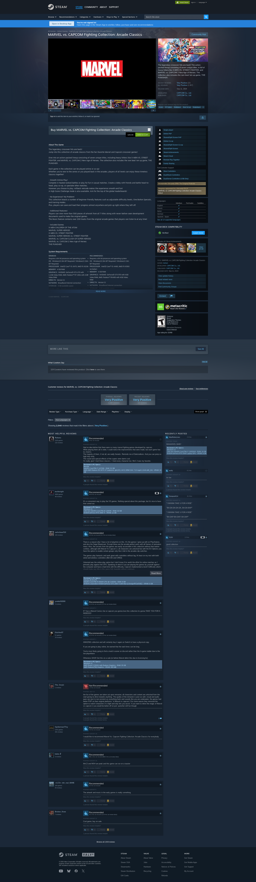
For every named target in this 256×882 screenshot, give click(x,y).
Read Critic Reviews (177, 309)
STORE (79, 7)
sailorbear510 (60, 532)
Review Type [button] (54, 412)
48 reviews (58, 496)
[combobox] (174, 17)
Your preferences (202, 389)
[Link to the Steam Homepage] (57, 9)
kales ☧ (58, 754)
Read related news (165, 279)
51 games (58, 635)
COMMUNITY (91, 7)
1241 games (59, 729)
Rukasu (58, 438)
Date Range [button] (101, 412)
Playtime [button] (115, 412)
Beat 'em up (187, 107)
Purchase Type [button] (71, 412)
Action (161, 107)
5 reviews (58, 604)
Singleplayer (197, 107)
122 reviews (59, 442)
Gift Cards (125, 876)
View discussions (164, 283)
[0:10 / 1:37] (102, 68)
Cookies (164, 871)
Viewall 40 (201, 248)
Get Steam (188, 858)
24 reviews (58, 637)
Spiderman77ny (61, 727)
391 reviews (59, 732)
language (202, 2)
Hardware (147, 867)
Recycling (147, 871)
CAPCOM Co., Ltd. (184, 93)
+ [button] (203, 107)
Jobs (145, 862)
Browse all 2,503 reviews (106, 842)
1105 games (59, 440)
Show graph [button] (199, 412)
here (92, 369)
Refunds (164, 876)
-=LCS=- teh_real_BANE (64, 783)
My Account (188, 871)
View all (204, 362)
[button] (52, 17)
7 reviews (58, 814)
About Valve (148, 858)
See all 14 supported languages (169, 220)
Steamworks (125, 867)
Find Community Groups (167, 287)
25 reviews (58, 788)
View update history (165, 276)
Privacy (164, 858)
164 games (58, 785)
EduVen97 (59, 632)
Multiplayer (177, 107)
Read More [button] (156, 573)
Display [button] (127, 412)
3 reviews (58, 756)
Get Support (189, 867)
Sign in (52, 116)
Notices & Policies (168, 867)
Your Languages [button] (62, 420)
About (103, 7)
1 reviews (58, 687)
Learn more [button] (198, 233)
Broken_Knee (60, 812)
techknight (59, 492)
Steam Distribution (128, 871)
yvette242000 (60, 601)
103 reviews (59, 535)
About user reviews (186, 389)
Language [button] (87, 412)
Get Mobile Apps (190, 862)
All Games (52, 31)
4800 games (59, 494)
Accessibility (166, 862)
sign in (193, 2)
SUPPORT (114, 7)
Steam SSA (125, 862)
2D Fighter (168, 107)
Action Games (62, 31)
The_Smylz (59, 685)
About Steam (126, 858)
